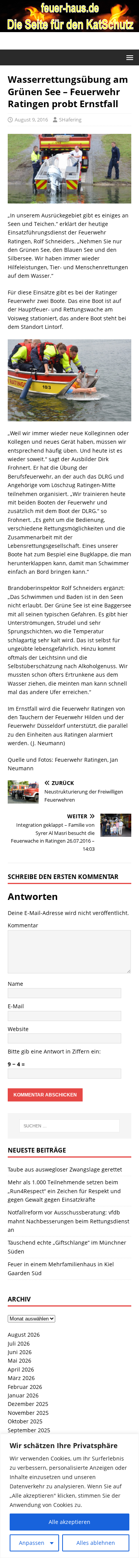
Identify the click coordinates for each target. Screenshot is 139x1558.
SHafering (70, 119)
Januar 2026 (23, 1395)
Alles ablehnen (95, 1542)
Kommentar (23, 925)
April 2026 (21, 1369)
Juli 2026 (19, 1343)
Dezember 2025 (28, 1404)
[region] (69, 1496)
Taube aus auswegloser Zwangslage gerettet (65, 1169)
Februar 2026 (25, 1386)
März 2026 (21, 1378)
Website (18, 1029)
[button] (128, 57)
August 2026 (24, 1334)
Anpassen (31, 1542)
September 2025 (29, 1430)
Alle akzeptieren (69, 1522)
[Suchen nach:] (69, 1125)
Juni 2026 (20, 1352)
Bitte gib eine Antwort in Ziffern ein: (54, 1051)
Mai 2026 (19, 1360)
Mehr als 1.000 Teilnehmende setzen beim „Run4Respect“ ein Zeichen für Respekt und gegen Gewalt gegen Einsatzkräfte (64, 1190)
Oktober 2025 (25, 1421)
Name (15, 983)
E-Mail (16, 1006)
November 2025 (28, 1412)
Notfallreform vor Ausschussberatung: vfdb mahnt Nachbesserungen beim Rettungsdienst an (68, 1221)
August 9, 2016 (31, 119)
